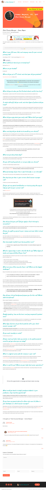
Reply (42, 428)
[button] (41, 1)
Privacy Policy (30, 489)
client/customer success (25, 360)
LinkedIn (5, 407)
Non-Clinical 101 (12, 84)
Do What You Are (12, 343)
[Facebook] (11, 484)
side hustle (11, 168)
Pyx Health (22, 57)
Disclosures (39, 489)
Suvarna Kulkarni (9, 422)
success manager (6, 357)
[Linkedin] (6, 484)
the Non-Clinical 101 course (11, 349)
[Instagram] (9, 484)
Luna (9, 65)
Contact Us (42, 489)
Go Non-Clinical (20, 84)
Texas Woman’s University (7, 76)
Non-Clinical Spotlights (15, 32)
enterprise (12, 367)
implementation (13, 304)
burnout (4, 139)
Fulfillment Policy (35, 489)
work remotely (37, 143)
